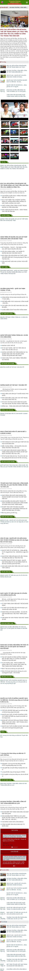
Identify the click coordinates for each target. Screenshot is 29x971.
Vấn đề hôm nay (6, 571)
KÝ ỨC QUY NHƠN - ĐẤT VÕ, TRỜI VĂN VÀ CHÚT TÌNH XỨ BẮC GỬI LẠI (14, 348)
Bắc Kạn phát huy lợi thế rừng (9, 512)
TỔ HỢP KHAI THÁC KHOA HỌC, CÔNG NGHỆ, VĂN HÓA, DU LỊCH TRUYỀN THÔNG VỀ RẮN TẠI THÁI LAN (14, 485)
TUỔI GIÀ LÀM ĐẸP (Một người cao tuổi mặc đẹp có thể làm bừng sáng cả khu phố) (14, 711)
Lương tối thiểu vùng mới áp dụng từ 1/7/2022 (13, 772)
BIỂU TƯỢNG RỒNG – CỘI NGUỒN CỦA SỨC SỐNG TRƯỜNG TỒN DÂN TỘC (14, 446)
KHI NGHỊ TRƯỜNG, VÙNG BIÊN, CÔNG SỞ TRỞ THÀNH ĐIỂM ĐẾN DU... (17, 71)
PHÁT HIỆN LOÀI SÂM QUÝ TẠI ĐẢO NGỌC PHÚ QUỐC (15, 394)
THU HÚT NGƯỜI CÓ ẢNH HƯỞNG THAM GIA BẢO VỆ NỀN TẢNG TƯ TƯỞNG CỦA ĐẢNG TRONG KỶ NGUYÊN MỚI (14, 658)
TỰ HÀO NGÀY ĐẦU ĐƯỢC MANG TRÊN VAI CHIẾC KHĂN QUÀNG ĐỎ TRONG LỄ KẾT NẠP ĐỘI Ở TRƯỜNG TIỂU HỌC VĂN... (14, 452)
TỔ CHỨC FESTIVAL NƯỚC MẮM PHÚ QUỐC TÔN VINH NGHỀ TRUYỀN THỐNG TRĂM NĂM (14, 402)
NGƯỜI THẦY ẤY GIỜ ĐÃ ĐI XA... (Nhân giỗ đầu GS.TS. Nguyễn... (17, 85)
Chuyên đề (14, 851)
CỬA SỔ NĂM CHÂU (6, 780)
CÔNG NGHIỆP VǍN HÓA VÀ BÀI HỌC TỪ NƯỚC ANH (13, 825)
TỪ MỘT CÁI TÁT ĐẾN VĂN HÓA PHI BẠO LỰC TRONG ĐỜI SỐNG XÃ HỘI (14, 608)
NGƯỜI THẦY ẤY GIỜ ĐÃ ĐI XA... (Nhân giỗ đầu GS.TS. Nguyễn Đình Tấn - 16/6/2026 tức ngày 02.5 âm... (15, 552)
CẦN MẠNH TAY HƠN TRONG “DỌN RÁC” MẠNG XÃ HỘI (15, 618)
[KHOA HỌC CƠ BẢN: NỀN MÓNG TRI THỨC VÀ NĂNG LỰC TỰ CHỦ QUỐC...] (3, 90)
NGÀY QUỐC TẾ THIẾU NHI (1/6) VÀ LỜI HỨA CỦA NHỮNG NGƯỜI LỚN (17, 913)
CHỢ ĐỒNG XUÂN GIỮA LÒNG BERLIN (12, 821)
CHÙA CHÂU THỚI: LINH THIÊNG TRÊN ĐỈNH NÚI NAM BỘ (14, 358)
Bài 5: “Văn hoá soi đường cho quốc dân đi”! (13, 668)
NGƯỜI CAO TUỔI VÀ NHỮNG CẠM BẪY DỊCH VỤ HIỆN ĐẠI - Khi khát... (17, 81)
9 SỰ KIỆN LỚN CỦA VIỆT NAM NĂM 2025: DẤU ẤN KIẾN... (15, 306)
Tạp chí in (14, 830)
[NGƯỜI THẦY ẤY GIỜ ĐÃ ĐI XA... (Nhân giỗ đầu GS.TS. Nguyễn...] (3, 86)
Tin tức (3, 162)
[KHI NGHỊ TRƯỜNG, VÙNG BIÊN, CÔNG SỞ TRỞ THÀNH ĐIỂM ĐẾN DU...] (3, 71)
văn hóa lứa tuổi (6, 676)
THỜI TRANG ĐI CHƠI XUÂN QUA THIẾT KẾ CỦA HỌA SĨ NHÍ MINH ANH (15, 442)
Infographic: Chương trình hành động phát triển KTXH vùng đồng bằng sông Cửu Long (13, 764)
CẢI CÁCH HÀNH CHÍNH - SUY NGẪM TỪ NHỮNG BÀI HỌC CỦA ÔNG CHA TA (13, 252)
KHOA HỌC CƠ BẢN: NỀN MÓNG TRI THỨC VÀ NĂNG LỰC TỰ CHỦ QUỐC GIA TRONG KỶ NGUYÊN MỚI (14, 646)
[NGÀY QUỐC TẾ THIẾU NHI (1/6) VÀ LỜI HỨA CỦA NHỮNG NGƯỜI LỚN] (3, 913)
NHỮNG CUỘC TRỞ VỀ (8, 345)
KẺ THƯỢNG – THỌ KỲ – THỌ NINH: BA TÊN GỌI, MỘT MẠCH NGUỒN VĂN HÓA (14, 248)
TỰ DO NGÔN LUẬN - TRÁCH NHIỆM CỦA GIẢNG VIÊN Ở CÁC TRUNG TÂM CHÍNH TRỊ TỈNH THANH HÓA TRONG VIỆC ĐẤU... (14, 664)
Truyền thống (5, 215)
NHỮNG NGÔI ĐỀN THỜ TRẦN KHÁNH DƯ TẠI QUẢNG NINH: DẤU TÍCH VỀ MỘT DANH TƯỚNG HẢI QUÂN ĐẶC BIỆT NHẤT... (15, 353)
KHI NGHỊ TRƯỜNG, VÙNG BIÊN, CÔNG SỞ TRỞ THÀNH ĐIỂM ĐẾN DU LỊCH (19, 7)
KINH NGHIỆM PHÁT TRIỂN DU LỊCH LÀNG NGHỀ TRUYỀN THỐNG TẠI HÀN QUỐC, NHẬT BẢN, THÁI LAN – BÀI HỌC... (15, 817)
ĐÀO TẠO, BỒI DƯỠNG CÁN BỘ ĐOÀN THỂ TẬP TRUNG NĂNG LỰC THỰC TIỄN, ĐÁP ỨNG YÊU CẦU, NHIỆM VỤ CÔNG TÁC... (14, 185)
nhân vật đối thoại (7, 516)
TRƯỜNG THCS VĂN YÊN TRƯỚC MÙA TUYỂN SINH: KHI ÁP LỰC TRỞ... (17, 918)
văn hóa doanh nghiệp (8, 461)
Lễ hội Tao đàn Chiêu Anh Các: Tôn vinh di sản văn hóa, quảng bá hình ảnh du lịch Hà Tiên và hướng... (15, 456)
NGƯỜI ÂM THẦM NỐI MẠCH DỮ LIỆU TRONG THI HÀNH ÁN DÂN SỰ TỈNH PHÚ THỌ (15, 557)
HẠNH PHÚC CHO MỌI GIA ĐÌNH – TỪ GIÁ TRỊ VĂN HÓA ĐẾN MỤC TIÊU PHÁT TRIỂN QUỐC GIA (14, 613)
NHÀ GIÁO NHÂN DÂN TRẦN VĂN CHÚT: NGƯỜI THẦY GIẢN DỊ (15, 566)
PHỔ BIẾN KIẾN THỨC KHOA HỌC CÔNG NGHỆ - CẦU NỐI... (15, 302)
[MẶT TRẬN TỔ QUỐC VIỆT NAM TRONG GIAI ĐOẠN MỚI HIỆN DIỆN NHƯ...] (3, 965)
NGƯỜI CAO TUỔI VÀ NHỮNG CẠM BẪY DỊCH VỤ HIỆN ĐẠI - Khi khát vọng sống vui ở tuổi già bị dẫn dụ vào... (14, 700)
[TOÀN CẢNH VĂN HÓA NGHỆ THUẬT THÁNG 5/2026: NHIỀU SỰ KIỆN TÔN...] (3, 95)
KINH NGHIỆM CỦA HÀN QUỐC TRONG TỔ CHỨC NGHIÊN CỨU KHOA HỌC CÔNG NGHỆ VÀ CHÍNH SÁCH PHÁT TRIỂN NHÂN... (14, 502)
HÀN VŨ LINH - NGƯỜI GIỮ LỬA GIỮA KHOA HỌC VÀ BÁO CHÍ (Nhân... (16, 76)
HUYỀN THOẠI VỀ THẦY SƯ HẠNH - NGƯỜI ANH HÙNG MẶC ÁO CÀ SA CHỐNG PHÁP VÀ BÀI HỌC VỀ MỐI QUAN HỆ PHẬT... (14, 562)
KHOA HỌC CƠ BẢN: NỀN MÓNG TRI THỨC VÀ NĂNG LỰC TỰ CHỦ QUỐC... (17, 90)
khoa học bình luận (7, 623)
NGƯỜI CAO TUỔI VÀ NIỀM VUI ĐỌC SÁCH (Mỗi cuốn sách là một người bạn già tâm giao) (15, 726)
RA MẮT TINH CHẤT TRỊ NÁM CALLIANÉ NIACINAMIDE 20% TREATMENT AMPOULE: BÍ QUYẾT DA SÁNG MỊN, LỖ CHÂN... (14, 508)
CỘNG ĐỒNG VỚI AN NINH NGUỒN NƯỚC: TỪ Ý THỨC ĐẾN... (15, 298)
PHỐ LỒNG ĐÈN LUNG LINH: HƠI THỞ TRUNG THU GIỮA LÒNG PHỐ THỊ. (15, 398)
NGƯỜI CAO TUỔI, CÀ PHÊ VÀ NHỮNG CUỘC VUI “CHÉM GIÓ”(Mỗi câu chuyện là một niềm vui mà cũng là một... (14, 716)
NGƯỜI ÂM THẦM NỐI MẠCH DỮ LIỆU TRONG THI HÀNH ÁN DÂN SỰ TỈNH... (16, 908)
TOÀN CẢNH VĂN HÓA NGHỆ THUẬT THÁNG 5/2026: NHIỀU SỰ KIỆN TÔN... (16, 95)
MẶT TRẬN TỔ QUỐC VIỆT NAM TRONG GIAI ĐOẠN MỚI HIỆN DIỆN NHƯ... (17, 965)
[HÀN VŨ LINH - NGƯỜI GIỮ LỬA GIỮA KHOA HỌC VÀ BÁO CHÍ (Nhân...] (3, 76)
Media (3, 731)
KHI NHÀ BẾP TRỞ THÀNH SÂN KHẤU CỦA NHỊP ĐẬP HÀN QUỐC (15, 812)
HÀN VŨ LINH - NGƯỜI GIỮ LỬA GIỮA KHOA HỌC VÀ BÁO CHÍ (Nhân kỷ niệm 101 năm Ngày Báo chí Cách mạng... (14, 540)
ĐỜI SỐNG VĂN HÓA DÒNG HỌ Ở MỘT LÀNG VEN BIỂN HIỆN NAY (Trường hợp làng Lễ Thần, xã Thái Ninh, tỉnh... (15, 257)
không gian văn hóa (7, 410)
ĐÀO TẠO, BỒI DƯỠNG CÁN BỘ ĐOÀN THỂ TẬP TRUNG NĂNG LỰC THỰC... (16, 66)
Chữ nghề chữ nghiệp (7, 363)
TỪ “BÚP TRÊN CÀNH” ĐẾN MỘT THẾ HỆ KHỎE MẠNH (15, 604)
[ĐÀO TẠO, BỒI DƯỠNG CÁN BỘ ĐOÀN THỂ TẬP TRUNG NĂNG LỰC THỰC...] (3, 66)
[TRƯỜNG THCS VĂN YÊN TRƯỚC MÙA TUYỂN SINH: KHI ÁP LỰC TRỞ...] (3, 918)
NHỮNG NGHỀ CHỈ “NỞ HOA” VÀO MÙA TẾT (13, 385)
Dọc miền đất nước (7, 313)
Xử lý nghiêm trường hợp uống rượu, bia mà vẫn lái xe (15, 775)
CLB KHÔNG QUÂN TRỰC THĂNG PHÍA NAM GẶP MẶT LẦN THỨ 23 (14, 196)
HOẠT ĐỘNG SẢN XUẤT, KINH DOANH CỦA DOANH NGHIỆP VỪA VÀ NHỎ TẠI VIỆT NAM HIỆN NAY (14, 497)
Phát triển (4, 267)
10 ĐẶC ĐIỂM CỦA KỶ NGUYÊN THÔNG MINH (14, 309)
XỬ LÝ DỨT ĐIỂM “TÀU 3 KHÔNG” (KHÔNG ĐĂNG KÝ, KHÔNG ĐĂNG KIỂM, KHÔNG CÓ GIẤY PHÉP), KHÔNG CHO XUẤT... (14, 201)
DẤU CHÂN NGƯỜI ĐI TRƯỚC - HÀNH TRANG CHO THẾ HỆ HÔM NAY (14, 210)
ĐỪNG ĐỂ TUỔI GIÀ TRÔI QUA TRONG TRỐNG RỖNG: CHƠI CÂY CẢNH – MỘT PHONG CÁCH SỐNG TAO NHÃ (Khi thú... (15, 722)
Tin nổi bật (4, 922)
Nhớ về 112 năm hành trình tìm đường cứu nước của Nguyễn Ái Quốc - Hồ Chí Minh (14, 671)
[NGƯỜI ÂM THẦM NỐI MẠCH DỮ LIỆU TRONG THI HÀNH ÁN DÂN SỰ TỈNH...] (3, 908)
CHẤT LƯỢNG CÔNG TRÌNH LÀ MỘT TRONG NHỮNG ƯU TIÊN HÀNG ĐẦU (14, 206)
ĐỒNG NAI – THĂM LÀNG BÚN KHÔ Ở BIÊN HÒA (15, 406)
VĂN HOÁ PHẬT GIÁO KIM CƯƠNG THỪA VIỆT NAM (15, 262)
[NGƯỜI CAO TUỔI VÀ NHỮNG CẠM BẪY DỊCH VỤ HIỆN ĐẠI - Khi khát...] (3, 81)
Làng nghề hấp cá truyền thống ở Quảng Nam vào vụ (14, 768)
